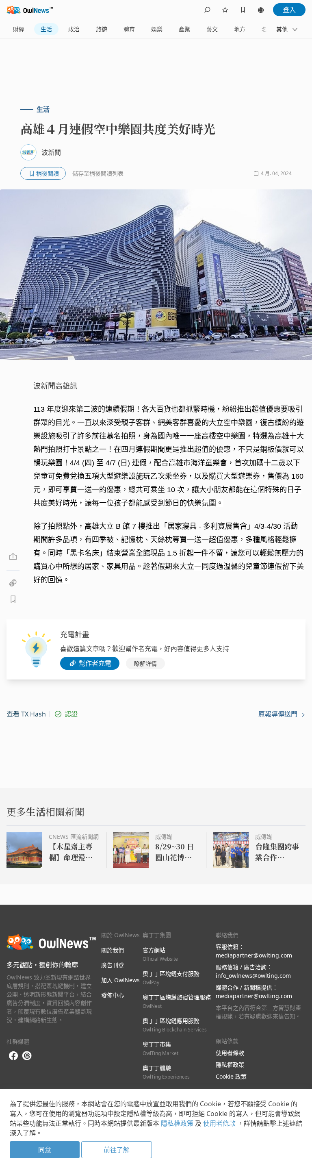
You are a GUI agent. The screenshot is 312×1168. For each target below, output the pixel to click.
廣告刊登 (112, 965)
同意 (44, 1149)
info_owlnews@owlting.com (253, 975)
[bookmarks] (243, 9)
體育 (129, 29)
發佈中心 (112, 995)
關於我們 (112, 950)
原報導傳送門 (278, 714)
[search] (207, 9)
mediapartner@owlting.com (254, 955)
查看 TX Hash (26, 714)
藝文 (212, 29)
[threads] (27, 1056)
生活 (46, 29)
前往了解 (117, 1149)
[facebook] (13, 1056)
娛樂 (156, 29)
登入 (289, 9)
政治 (74, 29)
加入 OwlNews (120, 980)
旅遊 (101, 29)
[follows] (225, 9)
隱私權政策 (230, 1064)
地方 (239, 29)
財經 (18, 29)
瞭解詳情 (145, 663)
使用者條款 (230, 1053)
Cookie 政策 (231, 1076)
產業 (184, 29)
